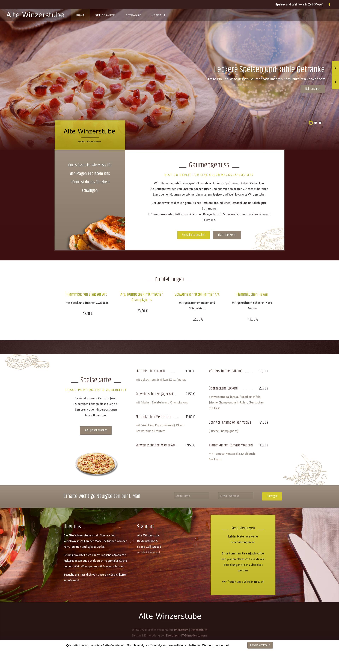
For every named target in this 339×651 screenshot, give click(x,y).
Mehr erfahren (312, 88)
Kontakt (159, 15)
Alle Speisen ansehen (96, 430)
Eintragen (272, 496)
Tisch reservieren (227, 235)
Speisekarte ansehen (193, 235)
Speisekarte (105, 15)
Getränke (133, 15)
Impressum (181, 629)
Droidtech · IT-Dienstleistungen (186, 635)
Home (80, 15)
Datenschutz (199, 629)
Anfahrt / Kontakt (148, 552)
